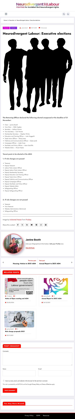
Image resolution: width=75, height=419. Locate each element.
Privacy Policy (35, 384)
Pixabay (28, 219)
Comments (6, 351)
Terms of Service (46, 384)
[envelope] (32, 225)
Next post (42, 260)
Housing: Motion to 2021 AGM (24, 263)
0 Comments (44, 28)
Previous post (32, 260)
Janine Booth (25, 28)
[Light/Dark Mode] (68, 14)
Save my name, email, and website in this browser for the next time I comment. (26, 381)
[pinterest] (36, 225)
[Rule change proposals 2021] (19, 319)
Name (4, 369)
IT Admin (9, 296)
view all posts (30, 248)
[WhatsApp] (41, 225)
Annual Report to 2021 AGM (50, 263)
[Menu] (6, 14)
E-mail (40, 369)
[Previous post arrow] (3, 262)
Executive (6, 28)
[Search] (64, 14)
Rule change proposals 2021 (15, 331)
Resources (46, 415)
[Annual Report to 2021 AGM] (56, 286)
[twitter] (22, 225)
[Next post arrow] (71, 262)
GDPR (38, 415)
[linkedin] (27, 225)
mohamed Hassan (16, 219)
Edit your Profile (55, 244)
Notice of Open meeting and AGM (16, 299)
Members (13, 28)
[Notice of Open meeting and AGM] (19, 286)
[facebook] (17, 225)
